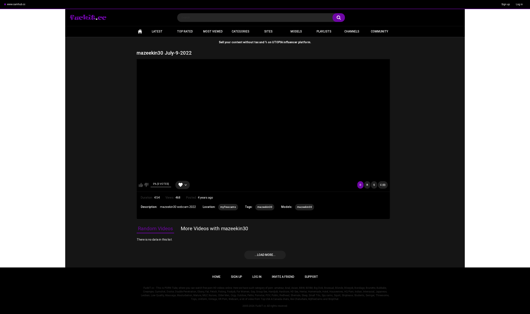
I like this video (141, 185)
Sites (268, 31)
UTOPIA (277, 42)
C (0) (382, 184)
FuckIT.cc (260, 305)
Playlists (324, 31)
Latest (157, 31)
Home (140, 31)
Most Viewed (213, 31)
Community (379, 31)
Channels (351, 31)
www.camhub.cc (16, 4)
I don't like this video (146, 185)
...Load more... (265, 254)
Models (296, 31)
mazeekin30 (264, 207)
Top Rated (185, 31)
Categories (240, 31)
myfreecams (228, 207)
